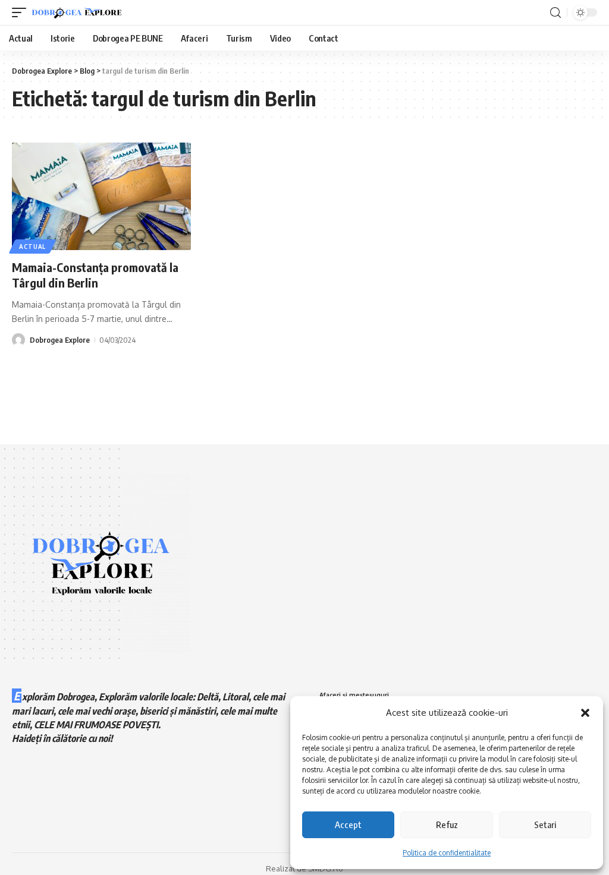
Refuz (447, 824)
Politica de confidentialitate (447, 852)
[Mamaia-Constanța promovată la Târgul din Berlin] (101, 196)
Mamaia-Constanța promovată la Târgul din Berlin (95, 275)
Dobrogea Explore (60, 340)
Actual (32, 246)
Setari (545, 824)
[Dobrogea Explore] (76, 12)
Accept (348, 824)
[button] (585, 713)
